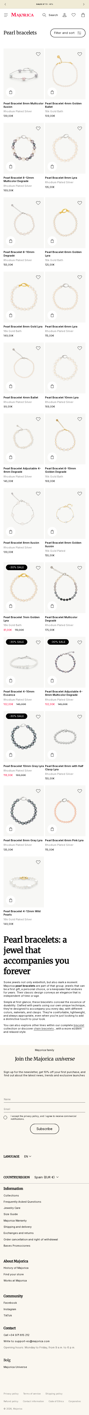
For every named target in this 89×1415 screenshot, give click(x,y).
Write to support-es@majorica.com (27, 1341)
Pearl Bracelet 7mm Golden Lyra (22, 619)
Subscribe (44, 1129)
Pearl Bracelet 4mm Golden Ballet (63, 105)
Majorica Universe (15, 1367)
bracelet (79, 1025)
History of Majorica (16, 1268)
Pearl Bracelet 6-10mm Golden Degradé (60, 470)
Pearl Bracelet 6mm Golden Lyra (63, 253)
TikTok (8, 1315)
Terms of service (32, 1393)
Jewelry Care (12, 1208)
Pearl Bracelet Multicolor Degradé (61, 619)
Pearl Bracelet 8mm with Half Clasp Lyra (64, 767)
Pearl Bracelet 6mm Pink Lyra (64, 840)
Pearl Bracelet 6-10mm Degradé (19, 253)
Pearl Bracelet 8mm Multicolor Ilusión (23, 105)
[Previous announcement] (5, 4)
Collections (11, 1195)
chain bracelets (44, 1028)
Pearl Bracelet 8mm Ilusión (21, 542)
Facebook (10, 1302)
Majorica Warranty (15, 1220)
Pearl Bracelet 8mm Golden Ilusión (63, 544)
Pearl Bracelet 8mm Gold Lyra (23, 326)
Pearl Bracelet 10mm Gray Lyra (24, 766)
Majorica (17, 1408)
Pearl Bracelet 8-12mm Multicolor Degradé (19, 179)
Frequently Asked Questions (22, 1201)
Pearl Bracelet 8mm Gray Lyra (23, 840)
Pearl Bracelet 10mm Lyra (62, 397)
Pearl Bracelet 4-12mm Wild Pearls (22, 913)
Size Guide (11, 1214)
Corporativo (75, 1401)
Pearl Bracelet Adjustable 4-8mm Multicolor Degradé (64, 693)
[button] (6, 15)
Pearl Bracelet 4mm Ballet (21, 397)
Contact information (33, 1401)
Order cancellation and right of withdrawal (31, 1239)
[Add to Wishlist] (38, 54)
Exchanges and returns (19, 1233)
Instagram (10, 1309)
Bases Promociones (17, 1245)
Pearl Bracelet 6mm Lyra (61, 326)
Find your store (14, 1274)
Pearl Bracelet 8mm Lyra (61, 177)
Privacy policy (11, 1393)
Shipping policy (53, 1393)
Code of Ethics (56, 1401)
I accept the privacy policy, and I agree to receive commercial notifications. (43, 1117)
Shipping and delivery (18, 1226)
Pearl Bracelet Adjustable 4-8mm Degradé (22, 470)
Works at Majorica (15, 1280)
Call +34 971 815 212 (16, 1335)
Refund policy (11, 1401)
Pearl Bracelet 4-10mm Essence (19, 693)
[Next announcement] (84, 4)
